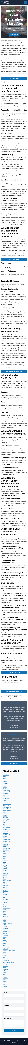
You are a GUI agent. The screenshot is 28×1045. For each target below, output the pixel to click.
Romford (5, 875)
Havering (5, 894)
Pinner (4, 974)
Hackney (5, 786)
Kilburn (4, 882)
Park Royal (5, 924)
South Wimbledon (7, 923)
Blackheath (5, 817)
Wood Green (6, 843)
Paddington (5, 867)
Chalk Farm (6, 849)
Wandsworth (6, 901)
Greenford (5, 959)
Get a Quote (13, 34)
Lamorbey (5, 877)
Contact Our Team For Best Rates (14, 672)
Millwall (4, 800)
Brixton (4, 861)
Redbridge (5, 793)
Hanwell (5, 953)
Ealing (4, 945)
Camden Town (6, 839)
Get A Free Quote (14, 763)
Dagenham (5, 860)
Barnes (4, 918)
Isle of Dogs (6, 798)
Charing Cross (6, 834)
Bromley (9, 688)
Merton (4, 919)
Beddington (5, 935)
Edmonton (5, 846)
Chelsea (5, 870)
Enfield (4, 884)
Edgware (5, 938)
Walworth (5, 820)
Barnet (4, 914)
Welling (4, 858)
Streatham (5, 890)
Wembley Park (6, 931)
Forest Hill (5, 863)
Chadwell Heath (7, 848)
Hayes (4, 976)
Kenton (4, 943)
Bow (18, 688)
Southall (5, 967)
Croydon (5, 930)
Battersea (5, 887)
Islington (5, 815)
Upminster (5, 909)
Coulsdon (5, 965)
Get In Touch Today (14, 78)
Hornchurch (6, 895)
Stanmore (5, 952)
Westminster (6, 838)
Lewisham (5, 832)
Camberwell (6, 836)
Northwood (5, 982)
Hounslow (5, 969)
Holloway (5, 822)
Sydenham (5, 873)
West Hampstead (7, 880)
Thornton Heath (7, 913)
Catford (4, 853)
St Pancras (5, 826)
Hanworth (5, 977)
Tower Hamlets (6, 785)
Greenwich (5, 812)
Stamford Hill (6, 805)
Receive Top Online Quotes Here (14, 371)
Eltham (4, 851)
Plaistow (14, 688)
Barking (5, 797)
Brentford (5, 940)
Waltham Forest (7, 809)
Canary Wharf (6, 791)
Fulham (4, 904)
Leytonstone (6, 783)
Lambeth (5, 865)
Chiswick (5, 921)
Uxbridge (5, 986)
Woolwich (5, 814)
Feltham (5, 981)
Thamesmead (6, 827)
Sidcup (4, 878)
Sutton (4, 957)
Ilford (4, 795)
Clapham (5, 868)
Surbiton (5, 971)
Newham (22, 688)
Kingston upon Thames (8, 962)
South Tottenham (7, 810)
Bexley (4, 892)
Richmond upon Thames (9, 950)
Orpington (5, 928)
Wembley (5, 933)
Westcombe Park (7, 807)
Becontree (5, 831)
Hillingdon (5, 984)
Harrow (4, 955)
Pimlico (4, 856)
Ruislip (4, 979)
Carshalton (5, 942)
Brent (4, 897)
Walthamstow (6, 802)
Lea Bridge (5, 788)
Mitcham (5, 926)
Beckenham (6, 889)
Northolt (5, 964)
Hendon (5, 902)
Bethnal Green (6, 790)
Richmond (5, 948)
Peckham (5, 824)
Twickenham (6, 960)
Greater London (7, 803)
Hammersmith (6, 907)
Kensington (5, 885)
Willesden (5, 899)
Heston (4, 972)
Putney (4, 911)
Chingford (5, 844)
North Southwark (7, 819)
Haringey (5, 829)
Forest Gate (4, 688)
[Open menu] (25, 2)
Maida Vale (5, 872)
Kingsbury (5, 916)
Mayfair (4, 855)
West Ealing (6, 947)
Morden (4, 936)
